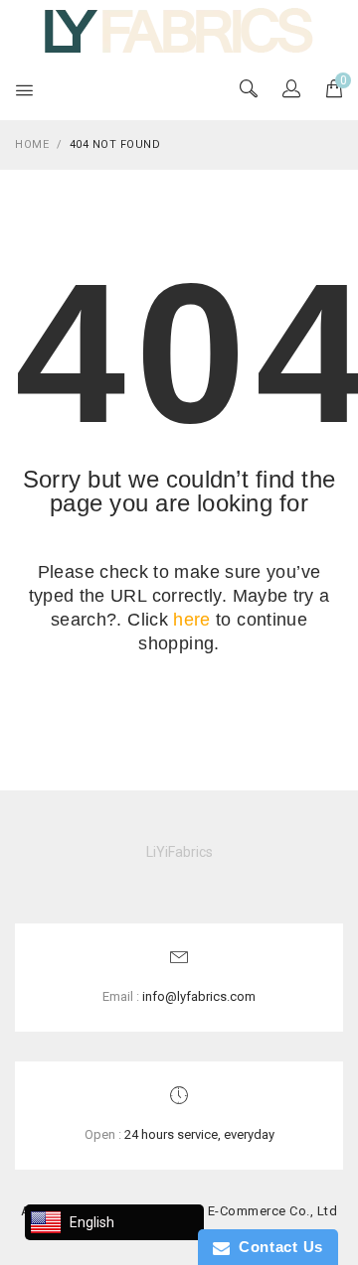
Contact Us (276, 1246)
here (191, 620)
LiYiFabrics (179, 852)
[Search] (291, 90)
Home (32, 144)
